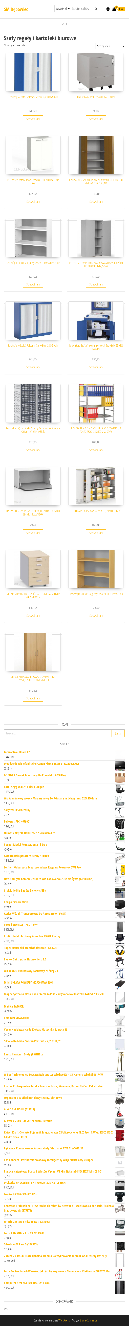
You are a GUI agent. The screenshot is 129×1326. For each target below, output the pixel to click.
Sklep (64, 24)
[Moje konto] (108, 8)
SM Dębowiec (16, 9)
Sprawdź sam (33, 119)
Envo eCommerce (88, 1320)
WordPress (64, 1320)
